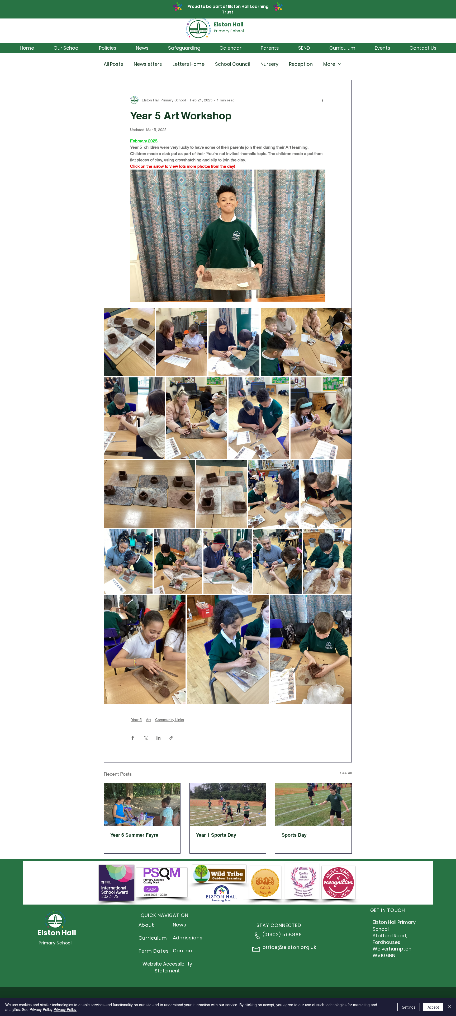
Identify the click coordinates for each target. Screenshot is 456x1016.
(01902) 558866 (282, 934)
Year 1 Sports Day (216, 835)
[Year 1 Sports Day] (228, 804)
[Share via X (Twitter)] (145, 737)
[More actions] (322, 100)
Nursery (269, 64)
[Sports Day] (313, 804)
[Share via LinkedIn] (158, 737)
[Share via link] (171, 737)
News (180, 924)
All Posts (113, 64)
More (329, 64)
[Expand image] (227, 236)
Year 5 (136, 720)
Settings (408, 1007)
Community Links (169, 720)
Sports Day (294, 835)
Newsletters (148, 64)
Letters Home (189, 64)
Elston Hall (229, 24)
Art (148, 720)
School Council (232, 64)
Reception (301, 64)
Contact (183, 950)
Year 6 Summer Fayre (134, 835)
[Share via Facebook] (132, 737)
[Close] (449, 1007)
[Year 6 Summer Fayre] (142, 804)
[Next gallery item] (319, 236)
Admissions (188, 937)
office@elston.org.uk (289, 947)
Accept (433, 1007)
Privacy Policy (65, 1009)
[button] (66, 48)
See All (346, 773)
